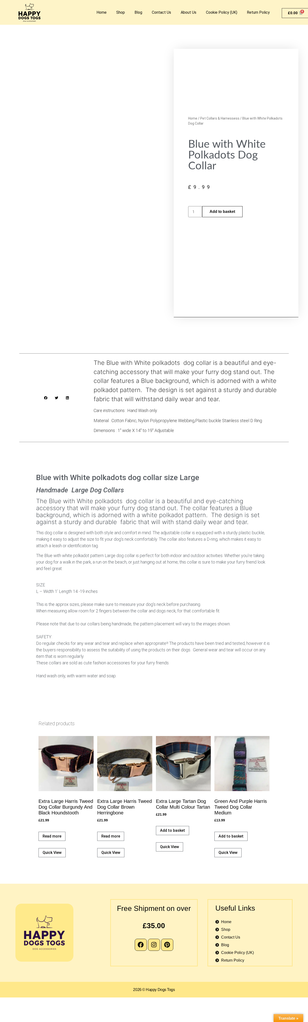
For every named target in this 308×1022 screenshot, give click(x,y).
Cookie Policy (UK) (221, 12)
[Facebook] (141, 945)
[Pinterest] (167, 945)
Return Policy (258, 12)
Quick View (52, 852)
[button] (45, 397)
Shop (120, 12)
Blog (138, 12)
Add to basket (222, 211)
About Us (188, 12)
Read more (52, 836)
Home (101, 12)
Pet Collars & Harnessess (219, 118)
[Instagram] (154, 945)
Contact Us (161, 12)
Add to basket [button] (172, 830)
